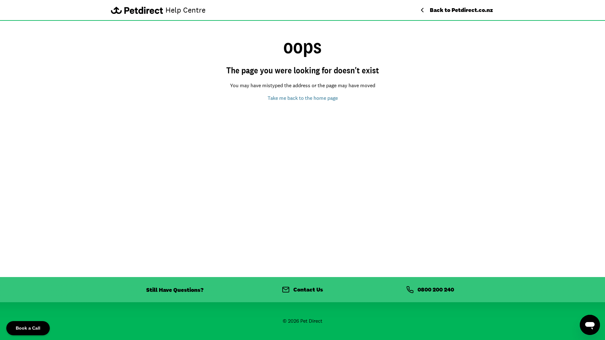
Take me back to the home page (303, 98)
